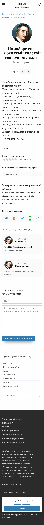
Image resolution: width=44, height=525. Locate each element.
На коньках (20, 241)
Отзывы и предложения (10, 430)
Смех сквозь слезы (9, 374)
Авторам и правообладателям (12, 434)
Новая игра (7, 382)
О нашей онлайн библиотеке (12, 419)
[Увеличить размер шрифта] (28, 71)
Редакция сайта (7, 423)
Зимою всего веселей (10, 386)
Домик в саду (7, 363)
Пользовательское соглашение (13, 442)
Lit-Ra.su (22, 3)
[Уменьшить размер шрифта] (22, 71)
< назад (5, 148)
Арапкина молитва (9, 378)
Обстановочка (21, 266)
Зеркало (5, 371)
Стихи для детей (10, 174)
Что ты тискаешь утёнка (11, 367)
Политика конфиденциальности (13, 438)
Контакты (5, 426)
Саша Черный (16, 14)
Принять (22, 508)
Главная (5, 14)
